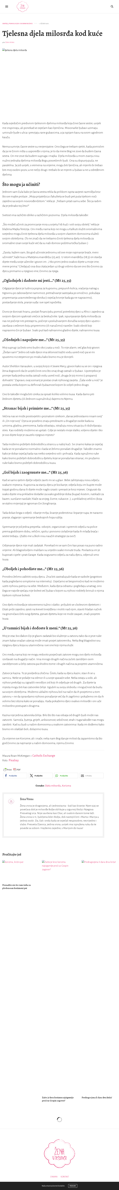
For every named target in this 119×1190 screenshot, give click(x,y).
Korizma (66, 785)
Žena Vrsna (9, 42)
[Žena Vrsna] (22, 6)
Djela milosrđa (53, 785)
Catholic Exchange (43, 755)
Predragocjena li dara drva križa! (97, 1097)
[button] (15, 775)
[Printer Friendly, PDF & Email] (12, 769)
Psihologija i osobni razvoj (21, 23)
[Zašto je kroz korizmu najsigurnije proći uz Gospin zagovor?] (59, 976)
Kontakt (65, 1177)
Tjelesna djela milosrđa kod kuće (52, 33)
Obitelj (5, 23)
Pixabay (14, 760)
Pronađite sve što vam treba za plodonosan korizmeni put (16, 887)
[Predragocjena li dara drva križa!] (99, 976)
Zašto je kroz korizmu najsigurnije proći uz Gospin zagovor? (58, 1099)
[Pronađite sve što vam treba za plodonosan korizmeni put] (19, 870)
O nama (53, 1177)
